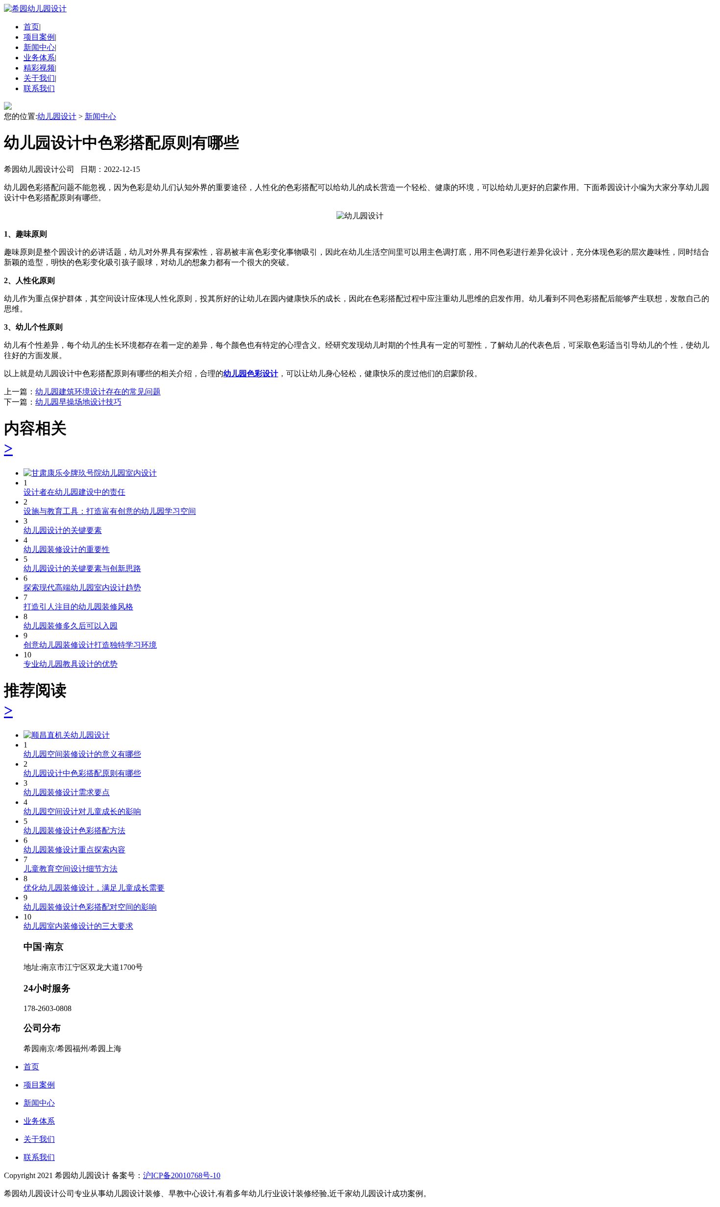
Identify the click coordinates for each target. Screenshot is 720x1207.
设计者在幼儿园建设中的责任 (74, 492)
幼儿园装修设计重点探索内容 (74, 849)
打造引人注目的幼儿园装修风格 (78, 607)
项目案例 (39, 37)
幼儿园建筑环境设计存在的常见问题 (98, 391)
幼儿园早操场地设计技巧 (78, 402)
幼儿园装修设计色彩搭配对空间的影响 (90, 907)
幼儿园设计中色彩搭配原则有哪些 (82, 773)
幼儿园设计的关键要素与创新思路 (82, 568)
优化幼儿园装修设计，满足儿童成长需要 (94, 888)
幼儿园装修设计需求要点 (67, 792)
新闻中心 (39, 47)
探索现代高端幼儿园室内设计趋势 (82, 587)
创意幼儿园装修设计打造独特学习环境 (90, 645)
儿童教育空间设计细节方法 (71, 869)
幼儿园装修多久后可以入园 (71, 626)
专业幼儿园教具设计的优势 (71, 664)
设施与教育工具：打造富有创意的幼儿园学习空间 (110, 511)
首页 (31, 27)
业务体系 (39, 57)
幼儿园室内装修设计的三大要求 (78, 926)
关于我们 (39, 78)
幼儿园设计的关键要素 (63, 530)
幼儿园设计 (56, 116)
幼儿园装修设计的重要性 (67, 549)
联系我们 (39, 88)
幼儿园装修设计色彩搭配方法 (74, 830)
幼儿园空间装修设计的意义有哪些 (82, 754)
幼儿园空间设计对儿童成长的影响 (82, 811)
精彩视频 (39, 68)
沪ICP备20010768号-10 (181, 1175)
